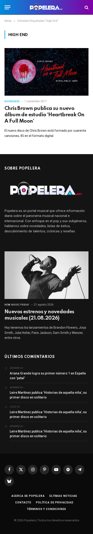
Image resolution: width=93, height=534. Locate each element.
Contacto (23, 502)
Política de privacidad (54, 502)
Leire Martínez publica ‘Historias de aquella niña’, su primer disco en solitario (48, 395)
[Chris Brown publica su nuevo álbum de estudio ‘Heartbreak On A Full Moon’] (46, 71)
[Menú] (7, 7)
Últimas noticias (63, 496)
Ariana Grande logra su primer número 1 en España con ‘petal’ (48, 375)
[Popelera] (46, 7)
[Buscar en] (86, 7)
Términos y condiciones (46, 509)
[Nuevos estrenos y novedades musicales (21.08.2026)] (46, 275)
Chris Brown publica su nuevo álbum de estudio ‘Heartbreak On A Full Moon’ (44, 115)
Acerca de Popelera (28, 496)
